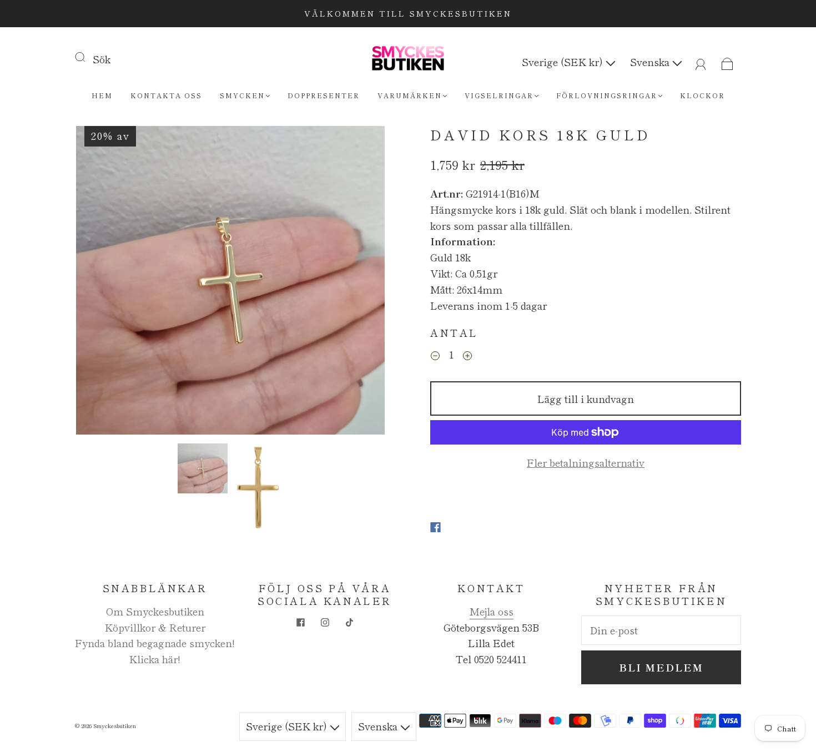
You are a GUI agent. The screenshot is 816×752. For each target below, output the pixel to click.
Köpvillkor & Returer (155, 627)
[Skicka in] (87, 56)
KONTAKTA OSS (166, 95)
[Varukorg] (727, 62)
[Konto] (701, 62)
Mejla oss (491, 611)
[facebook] (300, 622)
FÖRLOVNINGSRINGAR (606, 95)
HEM (102, 95)
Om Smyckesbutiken (155, 611)
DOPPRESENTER (324, 95)
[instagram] (325, 622)
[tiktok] (349, 622)
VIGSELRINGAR (499, 95)
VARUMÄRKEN (409, 95)
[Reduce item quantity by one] (435, 356)
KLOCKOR (702, 95)
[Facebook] (435, 527)
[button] (107, 282)
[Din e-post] (661, 630)
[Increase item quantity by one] (467, 356)
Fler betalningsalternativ (585, 462)
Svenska (651, 61)
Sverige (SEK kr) (564, 61)
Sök (101, 59)
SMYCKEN (242, 95)
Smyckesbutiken (114, 725)
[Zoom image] (230, 282)
